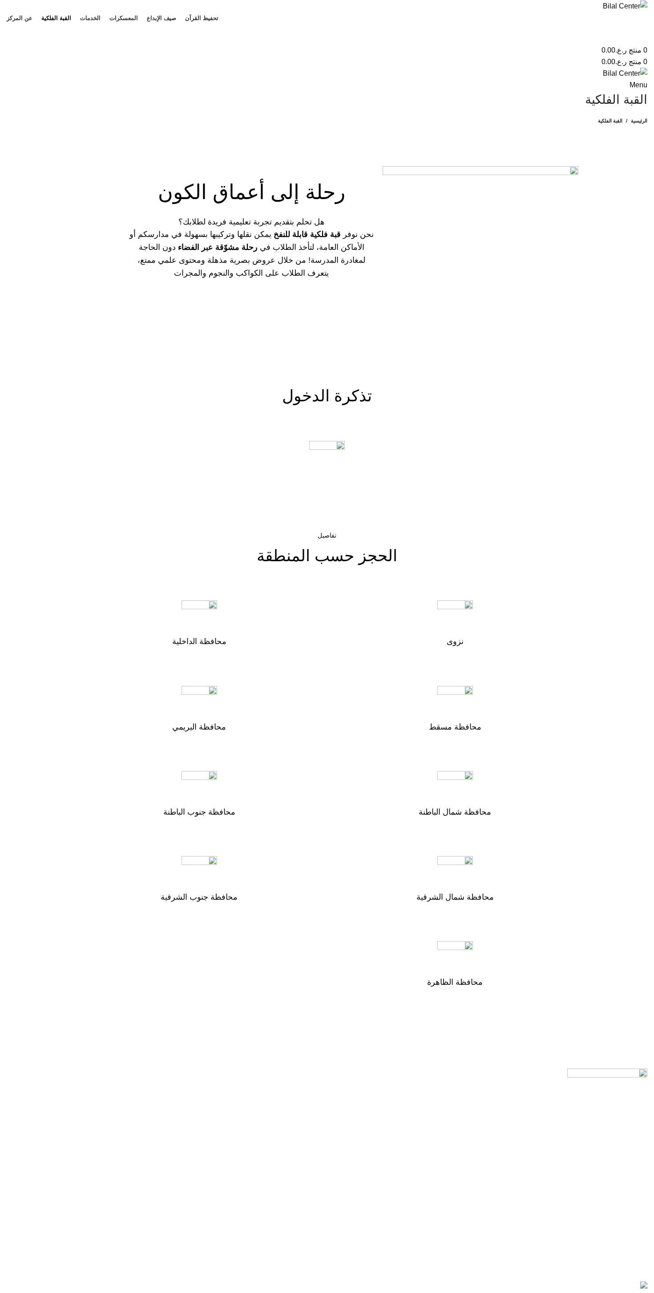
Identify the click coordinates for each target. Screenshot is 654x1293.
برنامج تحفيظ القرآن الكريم (280, 1092)
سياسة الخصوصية (131, 1109)
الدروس (308, 1142)
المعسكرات (303, 1126)
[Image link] (607, 1101)
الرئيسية (639, 120)
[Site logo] (625, 5)
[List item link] (490, 1217)
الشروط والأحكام (131, 1092)
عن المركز (304, 1158)
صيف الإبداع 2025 (293, 1109)
